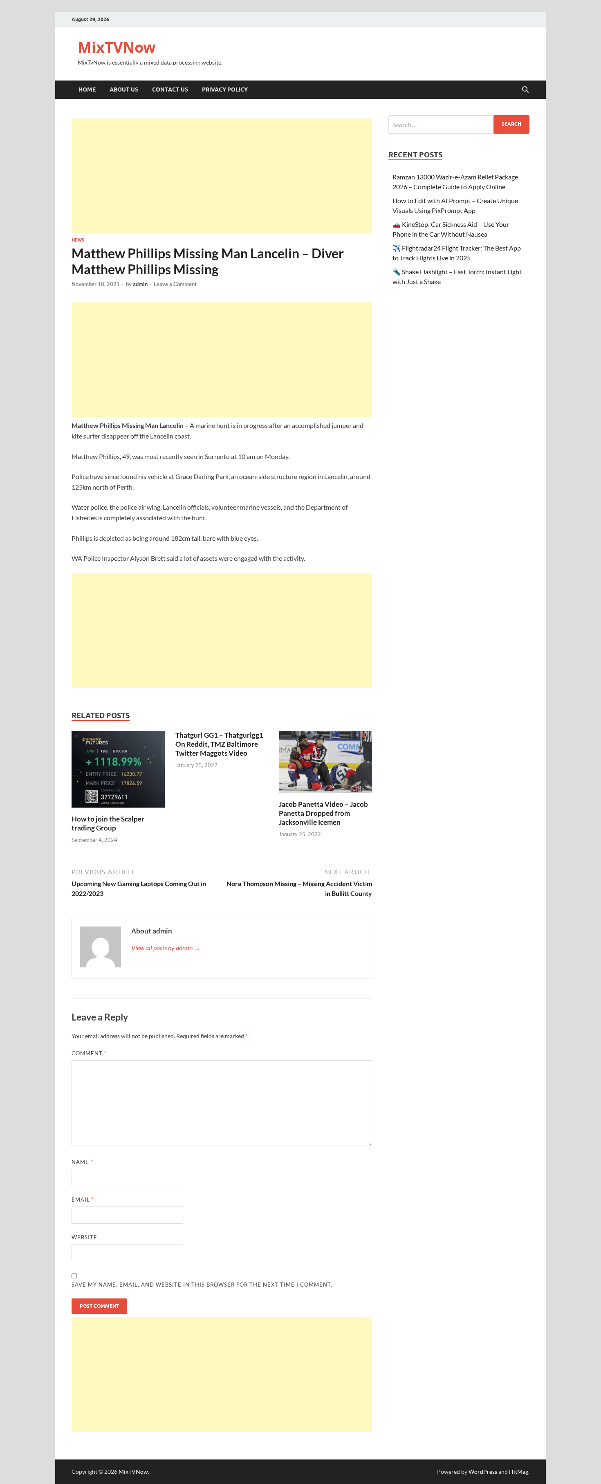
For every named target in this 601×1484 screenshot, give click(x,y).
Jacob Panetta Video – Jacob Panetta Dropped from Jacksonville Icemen (323, 813)
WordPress (483, 1471)
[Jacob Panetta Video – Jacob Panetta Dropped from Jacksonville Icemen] (325, 764)
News (78, 240)
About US (124, 89)
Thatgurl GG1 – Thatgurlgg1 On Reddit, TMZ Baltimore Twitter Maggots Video (219, 744)
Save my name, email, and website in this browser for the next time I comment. (202, 1284)
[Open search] (525, 90)
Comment (89, 1053)
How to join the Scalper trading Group (108, 823)
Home (87, 89)
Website (84, 1237)
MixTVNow (117, 47)
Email (83, 1199)
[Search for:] (458, 124)
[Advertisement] (222, 176)
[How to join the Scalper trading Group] (118, 772)
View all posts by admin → (165, 947)
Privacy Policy (225, 89)
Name (82, 1162)
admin (140, 284)
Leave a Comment (175, 284)
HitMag (518, 1471)
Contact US (170, 89)
